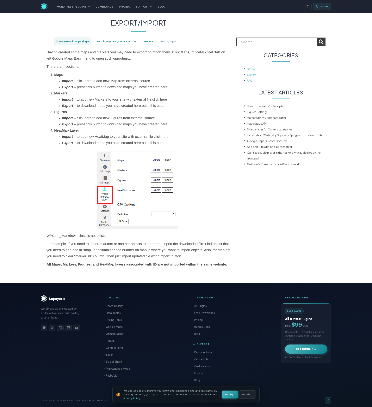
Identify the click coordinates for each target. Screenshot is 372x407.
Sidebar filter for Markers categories (269, 129)
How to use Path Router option (266, 106)
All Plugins (200, 306)
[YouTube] (76, 328)
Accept (229, 394)
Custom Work (202, 366)
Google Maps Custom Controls (267, 141)
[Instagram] (60, 328)
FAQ (249, 80)
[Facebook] (44, 328)
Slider (109, 354)
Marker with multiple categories (267, 117)
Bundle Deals (202, 326)
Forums (198, 373)
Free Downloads (204, 312)
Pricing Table (114, 319)
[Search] (308, 6)
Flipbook (111, 375)
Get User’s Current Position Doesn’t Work (273, 164)
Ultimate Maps (114, 333)
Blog (161, 6)
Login (324, 6)
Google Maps (114, 326)
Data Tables (113, 312)
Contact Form (114, 347)
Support (142, 6)
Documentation (203, 352)
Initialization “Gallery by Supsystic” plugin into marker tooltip (285, 135)
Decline (247, 394)
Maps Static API (256, 123)
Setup (251, 69)
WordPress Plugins (71, 6)
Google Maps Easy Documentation (116, 41)
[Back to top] (328, 400)
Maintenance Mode (118, 368)
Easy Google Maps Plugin (74, 41)
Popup (110, 340)
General (148, 41)
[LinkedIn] (68, 328)
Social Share (114, 361)
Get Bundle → (306, 349)
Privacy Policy (131, 398)
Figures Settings (257, 112)
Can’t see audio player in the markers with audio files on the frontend (284, 155)
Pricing (124, 6)
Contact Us (201, 359)
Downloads (105, 6)
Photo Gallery (114, 306)
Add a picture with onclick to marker (269, 146)
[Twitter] (52, 328)
